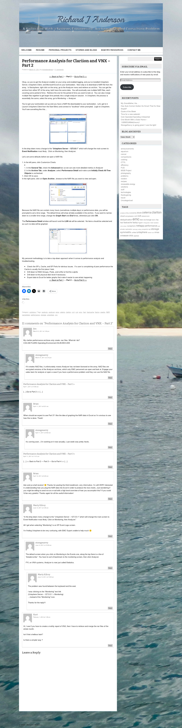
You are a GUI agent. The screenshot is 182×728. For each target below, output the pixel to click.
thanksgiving (126, 195)
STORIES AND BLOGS (86, 50)
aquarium (124, 151)
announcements (127, 148)
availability (132, 213)
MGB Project (126, 170)
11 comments (59, 69)
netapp (140, 225)
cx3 (73, 312)
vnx (56, 315)
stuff (122, 189)
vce (153, 232)
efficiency (125, 165)
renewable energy (128, 184)
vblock (149, 232)
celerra (62, 312)
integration (147, 223)
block (139, 212)
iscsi (151, 223)
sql (150, 229)
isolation (156, 223)
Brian (36, 473)
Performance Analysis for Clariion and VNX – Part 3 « (49, 454)
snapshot (145, 229)
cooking (124, 159)
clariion (68, 312)
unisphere (50, 315)
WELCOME (26, 50)
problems (124, 175)
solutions (32, 312)
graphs (102, 312)
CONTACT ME (134, 50)
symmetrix (125, 232)
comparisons (126, 156)
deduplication (126, 219)
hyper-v (140, 222)
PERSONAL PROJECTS (60, 50)
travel (123, 197)
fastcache (90, 312)
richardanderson (47, 69)
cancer (123, 154)
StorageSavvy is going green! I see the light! (138, 125)
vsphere (136, 235)
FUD (123, 167)
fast (84, 312)
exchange (147, 219)
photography (126, 173)
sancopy (135, 229)
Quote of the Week (128, 111)
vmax (156, 232)
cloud (122, 216)
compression (129, 216)
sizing (139, 229)
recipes (124, 181)
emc (80, 312)
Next (113, 715)
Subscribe (127, 87)
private (122, 229)
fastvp (97, 312)
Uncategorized (127, 200)
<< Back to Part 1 (56, 76)
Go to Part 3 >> (80, 76)
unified (134, 232)
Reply (110, 349)
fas (157, 219)
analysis (45, 312)
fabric (154, 220)
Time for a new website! (130, 114)
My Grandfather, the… (130, 103)
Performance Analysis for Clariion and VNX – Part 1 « (49, 384)
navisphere (26, 315)
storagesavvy (41, 355)
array (57, 312)
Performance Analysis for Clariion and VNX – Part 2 (66, 63)
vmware (124, 235)
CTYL (123, 162)
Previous (25, 715)
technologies (126, 192)
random (124, 178)
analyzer (52, 312)
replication (128, 229)
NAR (108, 312)
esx (141, 219)
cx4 (77, 312)
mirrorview (123, 226)
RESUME (40, 50)
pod (159, 226)
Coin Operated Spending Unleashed (135, 116)
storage (43, 315)
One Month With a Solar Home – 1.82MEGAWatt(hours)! (134, 120)
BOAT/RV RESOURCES (112, 50)
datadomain (146, 216)
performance (35, 315)
